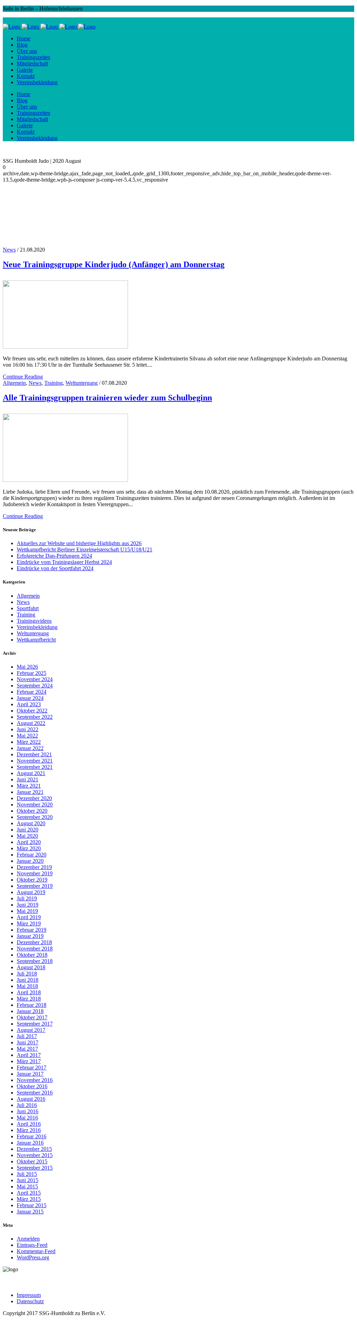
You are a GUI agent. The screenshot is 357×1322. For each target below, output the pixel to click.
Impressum (29, 1295)
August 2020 (31, 823)
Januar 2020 (30, 861)
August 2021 (31, 773)
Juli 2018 (27, 974)
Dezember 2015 (34, 1149)
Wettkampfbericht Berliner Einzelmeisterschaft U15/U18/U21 (84, 549)
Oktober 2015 (32, 1161)
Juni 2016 (27, 1111)
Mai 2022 (27, 736)
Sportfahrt (28, 608)
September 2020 (35, 817)
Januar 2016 (30, 1143)
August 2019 (31, 892)
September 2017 (35, 1024)
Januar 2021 (30, 792)
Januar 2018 (30, 1011)
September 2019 (35, 886)
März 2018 (29, 999)
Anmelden (28, 1239)
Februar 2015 (31, 1205)
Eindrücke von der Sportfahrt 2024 (55, 568)
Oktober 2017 (32, 1017)
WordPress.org (33, 1257)
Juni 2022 (27, 729)
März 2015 (29, 1199)
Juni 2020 (27, 830)
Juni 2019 (27, 905)
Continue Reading (23, 377)
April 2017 (29, 1055)
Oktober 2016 (32, 1086)
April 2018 (29, 992)
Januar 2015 (30, 1212)
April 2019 (29, 917)
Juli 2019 (27, 898)
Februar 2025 (31, 673)
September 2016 (35, 1093)
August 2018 (31, 967)
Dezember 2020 (34, 798)
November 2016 (35, 1080)
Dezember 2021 (34, 754)
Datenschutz (30, 1301)
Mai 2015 (27, 1186)
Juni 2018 (27, 980)
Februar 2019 (31, 930)
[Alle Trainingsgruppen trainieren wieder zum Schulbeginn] (65, 480)
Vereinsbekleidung (37, 627)
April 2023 (29, 704)
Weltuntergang (82, 383)
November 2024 (35, 679)
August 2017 (31, 1030)
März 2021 (29, 786)
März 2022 (29, 742)
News (35, 383)
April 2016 (29, 1124)
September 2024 (35, 685)
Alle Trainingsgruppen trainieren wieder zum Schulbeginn (107, 397)
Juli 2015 (27, 1174)
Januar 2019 (30, 936)
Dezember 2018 (34, 942)
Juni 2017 (27, 1042)
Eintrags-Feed (32, 1245)
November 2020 (35, 804)
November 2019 (35, 873)
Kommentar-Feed (36, 1251)
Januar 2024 (30, 698)
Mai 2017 (27, 1049)
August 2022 (31, 723)
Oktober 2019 (32, 880)
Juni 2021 (27, 779)
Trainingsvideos (34, 621)
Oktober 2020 (32, 811)
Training (53, 383)
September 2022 (35, 717)
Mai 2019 (27, 911)
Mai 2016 (27, 1118)
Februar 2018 (31, 1005)
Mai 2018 (27, 986)
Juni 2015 (27, 1180)
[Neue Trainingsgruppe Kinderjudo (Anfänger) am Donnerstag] (65, 347)
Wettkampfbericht (36, 640)
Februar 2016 (31, 1136)
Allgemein (14, 383)
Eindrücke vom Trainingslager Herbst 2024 (64, 562)
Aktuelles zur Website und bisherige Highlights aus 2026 (79, 543)
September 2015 (35, 1168)
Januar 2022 (30, 748)
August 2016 (31, 1099)
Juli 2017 (27, 1036)
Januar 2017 (30, 1074)
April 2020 (29, 842)
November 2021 (35, 761)
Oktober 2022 (32, 711)
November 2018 (35, 948)
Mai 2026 (27, 667)
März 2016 (29, 1130)
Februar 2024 (31, 692)
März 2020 (29, 848)
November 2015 (35, 1155)
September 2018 (35, 961)
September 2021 (35, 767)
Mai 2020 (27, 836)
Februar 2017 (31, 1067)
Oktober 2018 (32, 955)
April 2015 (29, 1193)
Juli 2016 (27, 1105)
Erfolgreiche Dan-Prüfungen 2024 (54, 556)
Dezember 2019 (34, 867)
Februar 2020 (31, 855)
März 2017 (29, 1061)
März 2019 (29, 923)
